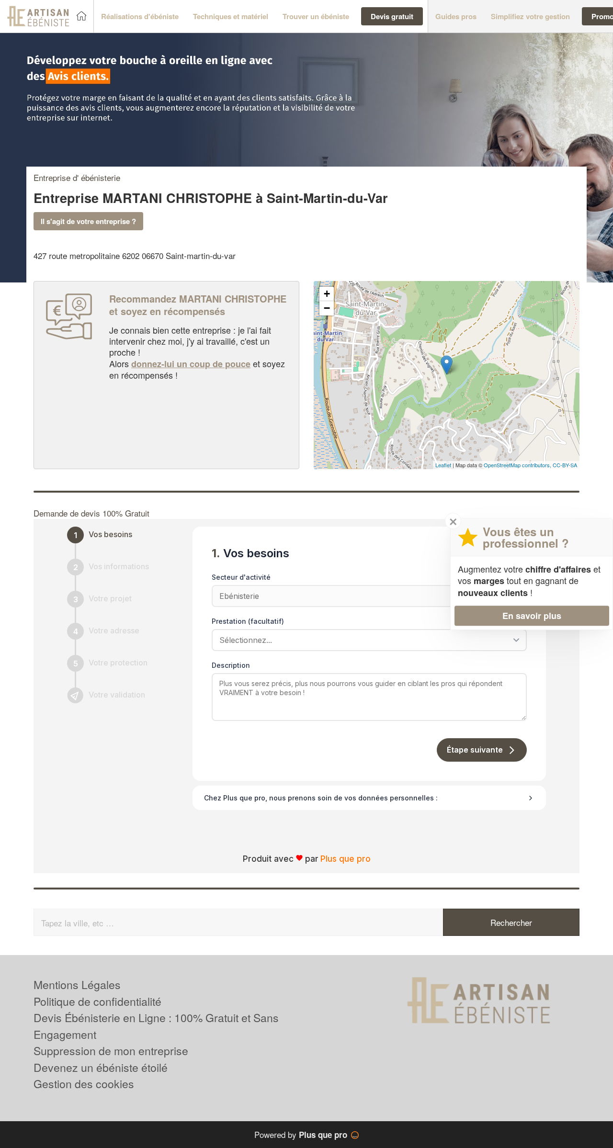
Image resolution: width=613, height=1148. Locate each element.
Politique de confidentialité (97, 1001)
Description (231, 665)
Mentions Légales (77, 984)
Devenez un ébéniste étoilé (101, 1067)
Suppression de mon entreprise (111, 1050)
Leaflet (443, 465)
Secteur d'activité (241, 577)
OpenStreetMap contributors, (518, 465)
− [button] (327, 308)
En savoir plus (531, 615)
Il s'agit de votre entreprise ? (88, 221)
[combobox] (365, 640)
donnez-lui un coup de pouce (190, 364)
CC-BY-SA (565, 465)
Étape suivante (475, 749)
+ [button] (327, 294)
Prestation (248, 621)
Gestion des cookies (84, 1084)
